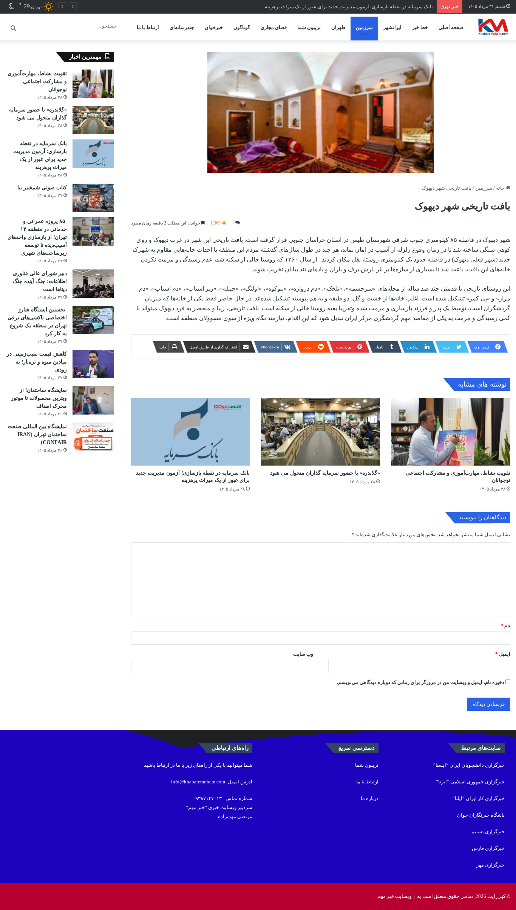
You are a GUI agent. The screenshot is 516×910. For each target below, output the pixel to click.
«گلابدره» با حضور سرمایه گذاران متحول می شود (325, 473)
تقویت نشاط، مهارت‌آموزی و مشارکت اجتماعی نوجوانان (37, 81)
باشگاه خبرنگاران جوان (481, 815)
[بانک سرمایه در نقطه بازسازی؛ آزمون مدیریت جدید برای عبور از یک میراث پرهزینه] (190, 432)
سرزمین (364, 27)
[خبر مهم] (493, 27)
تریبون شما (309, 27)
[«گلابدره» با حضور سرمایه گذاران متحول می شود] (320, 432)
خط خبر (420, 27)
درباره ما (370, 798)
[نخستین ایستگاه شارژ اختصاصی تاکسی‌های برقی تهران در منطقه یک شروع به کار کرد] (93, 320)
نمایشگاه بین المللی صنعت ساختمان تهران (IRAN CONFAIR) (37, 434)
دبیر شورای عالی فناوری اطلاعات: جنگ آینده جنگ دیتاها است (40, 281)
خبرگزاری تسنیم (488, 831)
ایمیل (502, 654)
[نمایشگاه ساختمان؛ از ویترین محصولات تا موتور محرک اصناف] (93, 400)
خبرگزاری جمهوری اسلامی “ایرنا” (470, 782)
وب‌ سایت (303, 654)
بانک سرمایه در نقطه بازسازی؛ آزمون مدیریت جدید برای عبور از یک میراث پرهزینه (349, 6)
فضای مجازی (274, 27)
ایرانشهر (392, 27)
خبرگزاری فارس (488, 848)
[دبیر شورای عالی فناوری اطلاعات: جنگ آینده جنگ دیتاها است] (93, 283)
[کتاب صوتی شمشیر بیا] (93, 198)
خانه (501, 188)
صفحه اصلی (451, 27)
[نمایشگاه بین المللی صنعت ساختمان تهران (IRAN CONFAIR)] (93, 436)
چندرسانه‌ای (182, 27)
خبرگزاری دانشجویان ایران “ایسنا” (469, 765)
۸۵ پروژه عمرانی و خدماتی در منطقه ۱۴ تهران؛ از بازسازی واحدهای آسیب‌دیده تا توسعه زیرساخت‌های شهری (37, 237)
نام (505, 625)
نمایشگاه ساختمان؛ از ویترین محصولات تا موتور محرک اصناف (39, 398)
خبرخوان (214, 27)
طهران (338, 27)
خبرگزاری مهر (490, 865)
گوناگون (241, 27)
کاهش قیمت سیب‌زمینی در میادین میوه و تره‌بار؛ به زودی (37, 362)
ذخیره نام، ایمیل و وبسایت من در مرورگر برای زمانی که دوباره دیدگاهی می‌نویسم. (420, 682)
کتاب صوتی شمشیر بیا (41, 187)
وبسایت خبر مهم (394, 896)
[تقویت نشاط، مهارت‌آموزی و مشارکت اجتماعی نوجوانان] (450, 432)
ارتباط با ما (148, 27)
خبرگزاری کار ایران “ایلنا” (479, 798)
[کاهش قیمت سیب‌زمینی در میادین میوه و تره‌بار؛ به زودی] (93, 364)
